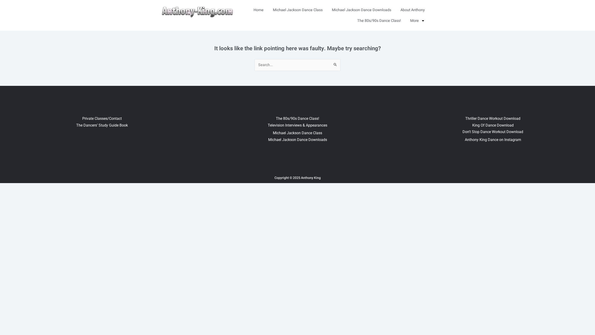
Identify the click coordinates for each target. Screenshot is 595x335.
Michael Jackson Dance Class (298, 10)
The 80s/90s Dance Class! (379, 20)
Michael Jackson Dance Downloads (361, 10)
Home (259, 10)
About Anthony (412, 10)
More (414, 20)
